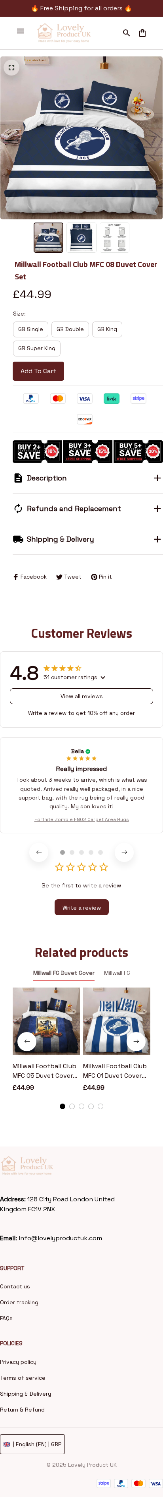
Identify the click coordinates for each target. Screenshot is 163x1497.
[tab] (62, 852)
